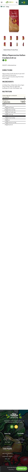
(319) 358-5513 (21, 444)
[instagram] (16, 426)
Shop (7, 6)
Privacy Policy (11, 469)
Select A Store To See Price (11, 49)
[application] (21, 469)
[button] (4, 38)
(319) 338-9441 (7, 444)
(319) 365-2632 (7, 461)
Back (3, 6)
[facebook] (12, 426)
